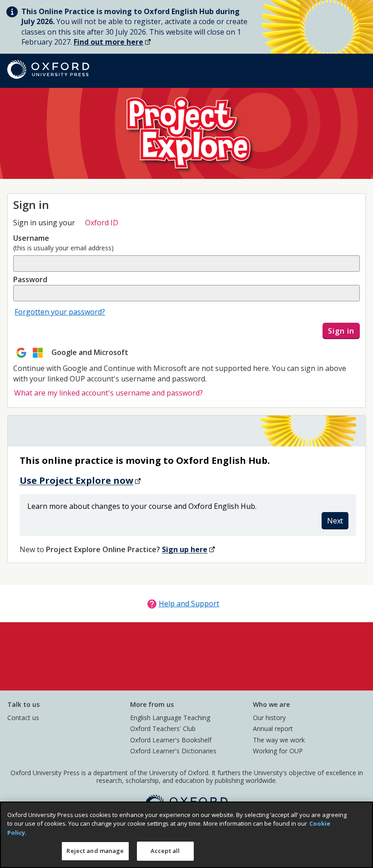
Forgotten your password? (60, 312)
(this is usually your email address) (63, 248)
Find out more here (108, 42)
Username (31, 238)
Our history (269, 717)
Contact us (23, 717)
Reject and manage (95, 851)
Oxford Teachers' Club (163, 728)
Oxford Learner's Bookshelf (171, 740)
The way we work (279, 740)
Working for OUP (278, 750)
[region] (186, 835)
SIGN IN (341, 331)
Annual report (273, 728)
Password (30, 279)
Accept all (165, 851)
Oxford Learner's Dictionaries (173, 750)
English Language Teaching (170, 717)
